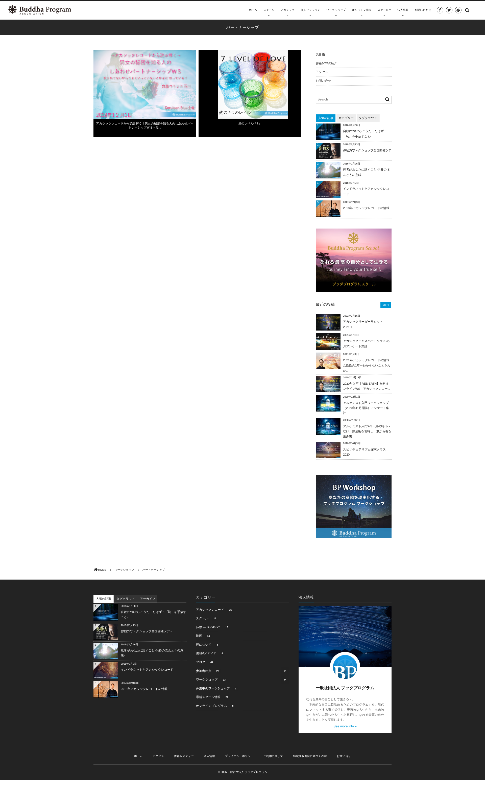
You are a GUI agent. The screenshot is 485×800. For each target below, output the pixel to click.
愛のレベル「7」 (249, 123)
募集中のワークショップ (216, 688)
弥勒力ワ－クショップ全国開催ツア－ (147, 631)
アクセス (322, 72)
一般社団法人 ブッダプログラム (345, 688)
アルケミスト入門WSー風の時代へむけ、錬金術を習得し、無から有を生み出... (367, 431)
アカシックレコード (214, 609)
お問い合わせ (423, 10)
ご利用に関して (273, 756)
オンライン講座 (361, 10)
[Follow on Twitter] (449, 10)
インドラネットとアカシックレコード (147, 669)
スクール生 (384, 10)
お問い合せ (323, 81)
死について (207, 644)
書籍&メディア (209, 653)
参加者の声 (207, 671)
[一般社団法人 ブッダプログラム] (40, 10)
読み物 (320, 54)
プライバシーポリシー (239, 756)
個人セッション (310, 10)
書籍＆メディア (184, 756)
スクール (268, 10)
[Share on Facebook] (440, 10)
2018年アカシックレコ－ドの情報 (366, 208)
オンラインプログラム (215, 706)
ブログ (204, 662)
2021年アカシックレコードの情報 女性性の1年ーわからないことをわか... (367, 365)
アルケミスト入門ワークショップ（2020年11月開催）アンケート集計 (366, 408)
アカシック (287, 10)
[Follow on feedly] (458, 10)
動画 (203, 636)
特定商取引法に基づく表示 (310, 756)
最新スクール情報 (212, 697)
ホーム (253, 10)
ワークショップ (336, 10)
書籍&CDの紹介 (326, 63)
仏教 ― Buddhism (212, 627)
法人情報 (402, 10)
